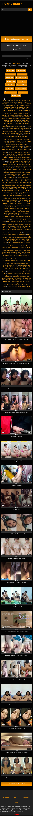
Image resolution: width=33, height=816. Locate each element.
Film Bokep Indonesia (10, 182)
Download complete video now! (17, 39)
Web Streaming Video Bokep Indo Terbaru (14, 284)
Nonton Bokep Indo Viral (20, 210)
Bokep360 (27, 105)
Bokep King (11, 105)
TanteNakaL (5, 154)
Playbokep (27, 146)
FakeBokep (25, 130)
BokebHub (17, 104)
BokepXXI (11, 126)
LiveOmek (4, 141)
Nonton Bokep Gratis (15, 200)
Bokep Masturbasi (22, 77)
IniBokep (15, 134)
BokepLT (10, 118)
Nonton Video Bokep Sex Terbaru (11, 240)
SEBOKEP (26, 151)
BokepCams (19, 108)
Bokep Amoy (22, 70)
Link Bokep (16, 193)
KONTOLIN (13, 139)
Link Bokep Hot (23, 193)
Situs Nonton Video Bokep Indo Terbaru (20, 252)
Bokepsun (12, 121)
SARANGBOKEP (20, 151)
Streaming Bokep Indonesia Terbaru (12, 270)
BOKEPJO (20, 117)
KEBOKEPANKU (24, 136)
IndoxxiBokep (8, 134)
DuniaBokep (8, 130)
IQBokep (20, 134)
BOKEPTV (12, 125)
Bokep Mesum (23, 92)
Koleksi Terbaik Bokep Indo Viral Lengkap (12, 185)
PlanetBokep (21, 146)
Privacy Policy (26, 797)
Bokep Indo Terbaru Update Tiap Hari (22, 169)
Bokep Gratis (24, 166)
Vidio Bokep (15, 283)
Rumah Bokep (19, 149)
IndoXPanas (19, 133)
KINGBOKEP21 (13, 138)
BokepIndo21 (20, 115)
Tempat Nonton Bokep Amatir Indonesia (11, 278)
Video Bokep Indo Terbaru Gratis (11, 279)
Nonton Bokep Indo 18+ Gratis (10, 201)
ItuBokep (25, 134)
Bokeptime (6, 123)
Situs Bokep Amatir (8, 245)
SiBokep (15, 152)
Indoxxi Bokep (26, 133)
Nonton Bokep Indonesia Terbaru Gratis (20, 216)
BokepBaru (20, 107)
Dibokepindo (17, 128)
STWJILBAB (27, 152)
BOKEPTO (12, 123)
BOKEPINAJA (13, 113)
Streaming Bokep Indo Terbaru (10, 265)
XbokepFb (4, 159)
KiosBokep (21, 138)
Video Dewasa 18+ (6, 283)
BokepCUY (4, 110)
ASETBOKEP (6, 100)
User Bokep (27, 154)
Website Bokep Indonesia (24, 286)
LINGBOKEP (20, 139)
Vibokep (4, 156)
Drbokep (28, 128)
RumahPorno (27, 149)
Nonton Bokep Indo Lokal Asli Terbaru (17, 203)
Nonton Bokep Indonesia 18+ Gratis (12, 213)
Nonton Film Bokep (13, 224)
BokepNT (28, 118)
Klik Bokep (27, 138)
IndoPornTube (5, 133)
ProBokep (15, 147)
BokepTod (18, 123)
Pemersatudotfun (6, 146)
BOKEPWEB (5, 126)
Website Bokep (25, 157)
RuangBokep (12, 149)
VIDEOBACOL (16, 156)
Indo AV (16, 131)
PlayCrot (4, 147)
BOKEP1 (16, 105)
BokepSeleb (19, 120)
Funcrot (11, 131)
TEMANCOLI (12, 154)
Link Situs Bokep (12, 198)
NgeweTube (23, 141)
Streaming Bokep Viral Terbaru (14, 271)
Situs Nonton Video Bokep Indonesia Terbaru (13, 253)
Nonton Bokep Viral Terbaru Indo (15, 221)
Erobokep (19, 130)
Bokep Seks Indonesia (24, 175)
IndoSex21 (12, 133)
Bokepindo (25, 113)
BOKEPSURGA (19, 121)
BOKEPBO (26, 107)
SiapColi (10, 152)
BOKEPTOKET (25, 123)
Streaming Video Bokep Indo (14, 273)
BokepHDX (27, 110)
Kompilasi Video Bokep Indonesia (21, 192)
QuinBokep (27, 147)
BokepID (14, 112)
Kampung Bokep (15, 136)
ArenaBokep (25, 99)
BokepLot (4, 118)
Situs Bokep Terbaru (13, 247)
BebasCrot (19, 102)
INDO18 (21, 131)
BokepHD (21, 110)
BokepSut (26, 121)
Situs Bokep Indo (18, 245)
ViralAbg (5, 157)
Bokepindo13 (5, 115)
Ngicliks (29, 141)
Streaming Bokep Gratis (10, 263)
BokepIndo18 (13, 115)
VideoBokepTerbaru (25, 156)
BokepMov (22, 118)
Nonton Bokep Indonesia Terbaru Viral (12, 218)
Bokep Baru (17, 166)
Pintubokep (14, 146)
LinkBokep (26, 139)
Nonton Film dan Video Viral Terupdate (15, 231)
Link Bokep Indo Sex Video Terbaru (18, 195)
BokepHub (4, 112)
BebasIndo (25, 102)
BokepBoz (6, 108)
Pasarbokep (14, 144)
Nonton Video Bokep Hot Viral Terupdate (16, 234)
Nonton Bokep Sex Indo (16, 219)
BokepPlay (7, 120)
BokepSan (12, 120)
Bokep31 (22, 105)
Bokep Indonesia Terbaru (24, 171)
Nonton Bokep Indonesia (23, 211)
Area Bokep (19, 99)
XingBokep (11, 159)
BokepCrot (25, 108)
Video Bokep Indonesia (13, 281)
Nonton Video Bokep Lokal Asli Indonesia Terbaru (17, 239)
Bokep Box (23, 104)
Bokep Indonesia (22, 88)
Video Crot (9, 156)
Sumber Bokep (7, 276)
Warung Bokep (17, 157)
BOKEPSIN (6, 121)
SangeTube (12, 151)
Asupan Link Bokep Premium (14, 164)
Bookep (16, 126)
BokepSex (25, 120)
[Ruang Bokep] (13, 4)
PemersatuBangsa (22, 144)
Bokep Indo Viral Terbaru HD (10, 171)
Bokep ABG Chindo (16, 63)
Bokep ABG (11, 70)
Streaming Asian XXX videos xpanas (21, 262)
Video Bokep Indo (26, 278)
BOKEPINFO (14, 117)
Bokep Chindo (11, 74)
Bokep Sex (13, 66)
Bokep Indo (10, 77)
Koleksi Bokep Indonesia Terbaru (21, 184)
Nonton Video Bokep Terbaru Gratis (16, 242)
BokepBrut (12, 108)
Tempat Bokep (19, 154)
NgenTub (17, 141)
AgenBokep (12, 99)
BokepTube (6, 125)
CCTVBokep (28, 126)
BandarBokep (13, 102)
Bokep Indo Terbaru (18, 167)
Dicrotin (23, 128)
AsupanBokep (22, 100)
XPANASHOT (22, 159)
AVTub (28, 100)
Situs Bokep (27, 244)
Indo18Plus (26, 131)
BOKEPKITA (27, 117)
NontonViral (19, 143)
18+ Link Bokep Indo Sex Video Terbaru (18, 161)
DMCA (15, 797)
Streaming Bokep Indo (22, 263)
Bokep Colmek (22, 74)
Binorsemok (11, 104)
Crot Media (10, 128)
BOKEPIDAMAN (21, 112)
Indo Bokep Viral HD (21, 182)
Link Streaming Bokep (22, 198)
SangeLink (5, 151)
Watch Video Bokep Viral (25, 283)
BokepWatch (25, 125)
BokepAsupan (7, 107)
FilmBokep (6, 131)
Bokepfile (10, 110)
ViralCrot (10, 157)
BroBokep (21, 126)
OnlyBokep (8, 144)
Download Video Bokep (12, 180)
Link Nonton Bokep (15, 197)
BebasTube (5, 104)
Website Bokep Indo (12, 286)
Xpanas (16, 159)
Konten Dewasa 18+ (8, 193)
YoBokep (28, 159)
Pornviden (9, 147)
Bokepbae (13, 107)
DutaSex (14, 130)
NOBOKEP (6, 143)
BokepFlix (16, 110)
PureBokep (21, 147)
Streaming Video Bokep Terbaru (20, 275)
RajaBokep (5, 149)
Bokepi (10, 112)
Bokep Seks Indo (14, 175)
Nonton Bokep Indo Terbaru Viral (18, 206)
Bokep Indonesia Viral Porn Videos (17, 174)
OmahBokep (26, 143)
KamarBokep (7, 136)
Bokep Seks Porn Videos (10, 177)
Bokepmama (16, 118)
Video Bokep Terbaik (25, 281)
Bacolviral (6, 102)
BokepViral (18, 125)
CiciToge (5, 128)
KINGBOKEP (6, 138)
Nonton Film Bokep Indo (18, 226)
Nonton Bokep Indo (26, 200)
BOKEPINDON (6, 117)
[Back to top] (28, 811)
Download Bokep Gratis (22, 177)
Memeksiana (11, 141)
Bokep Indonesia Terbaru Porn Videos (12, 172)
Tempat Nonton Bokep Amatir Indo (20, 276)
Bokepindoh (27, 115)
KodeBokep (6, 139)
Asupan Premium (14, 100)
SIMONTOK (20, 152)
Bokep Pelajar (11, 81)
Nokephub (12, 143)
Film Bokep (21, 180)
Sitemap (16, 802)
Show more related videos (16, 784)
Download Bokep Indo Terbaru (9, 179)
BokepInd (20, 113)
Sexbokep (4, 152)
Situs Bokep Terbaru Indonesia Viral (14, 249)
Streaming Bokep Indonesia (21, 268)
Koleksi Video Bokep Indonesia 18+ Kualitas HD (13, 190)
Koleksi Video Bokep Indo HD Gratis (20, 188)
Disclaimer (6, 797)
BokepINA (7, 113)
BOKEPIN (28, 112)
